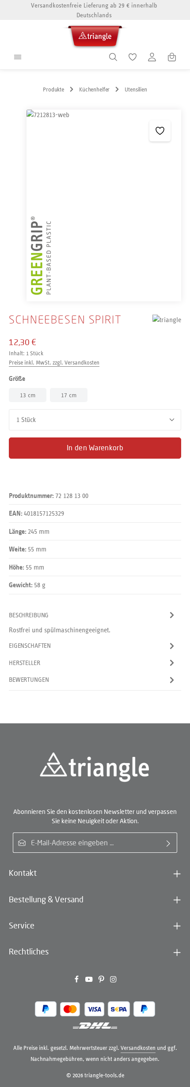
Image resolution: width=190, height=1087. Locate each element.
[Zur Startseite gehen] (95, 34)
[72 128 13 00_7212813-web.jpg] (104, 205)
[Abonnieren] (168, 842)
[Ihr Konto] (152, 57)
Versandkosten (138, 1048)
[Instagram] (113, 980)
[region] (95, 205)
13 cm (27, 395)
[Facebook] (77, 980)
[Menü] (18, 57)
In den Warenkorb (95, 448)
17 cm (68, 395)
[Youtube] (89, 980)
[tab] (93, 622)
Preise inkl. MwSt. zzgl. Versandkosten (54, 362)
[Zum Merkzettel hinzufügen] (160, 130)
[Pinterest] (102, 980)
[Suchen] (113, 57)
